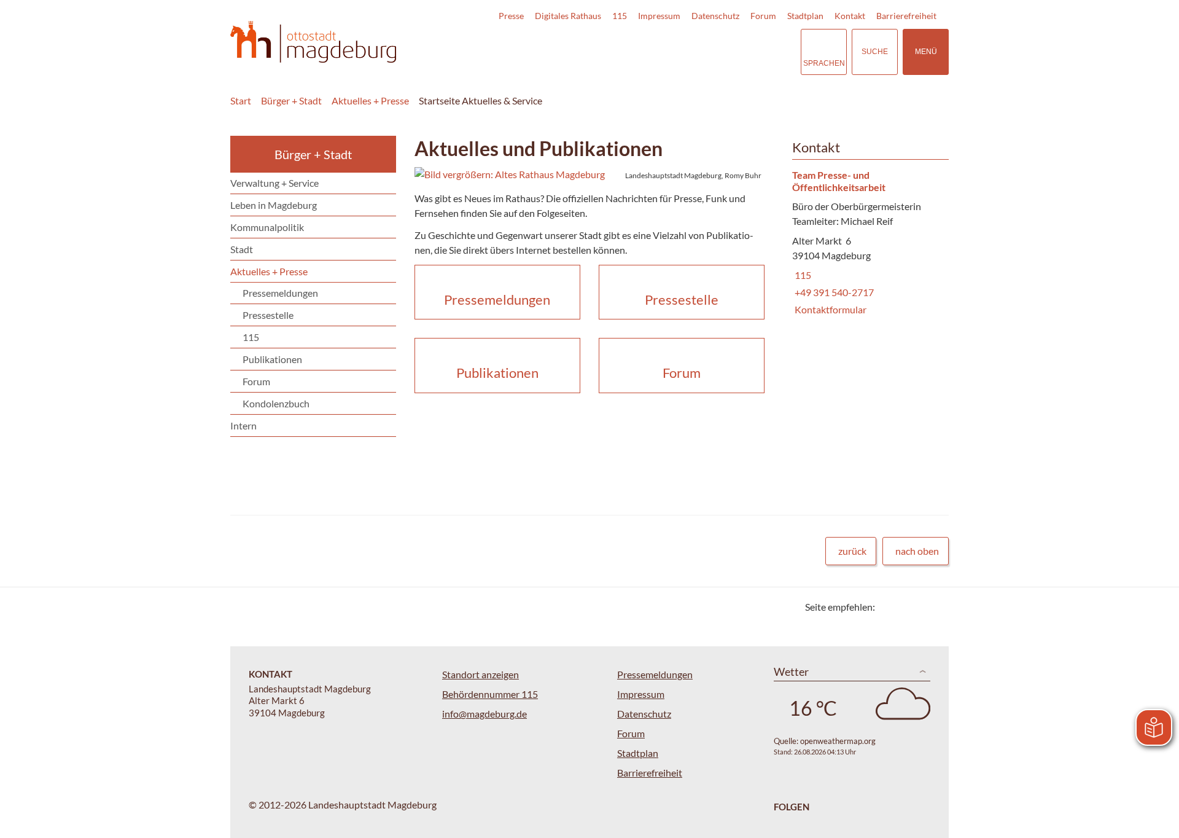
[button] (589, 174)
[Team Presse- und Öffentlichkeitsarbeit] (866, 243)
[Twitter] (888, 607)
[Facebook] (904, 607)
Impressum (659, 15)
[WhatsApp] (934, 607)
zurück (852, 551)
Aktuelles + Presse (370, 100)
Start (240, 100)
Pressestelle (268, 315)
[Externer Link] (705, 51)
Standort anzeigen (480, 674)
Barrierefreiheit (906, 15)
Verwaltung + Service (274, 183)
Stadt (241, 249)
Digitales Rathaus (568, 15)
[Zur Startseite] (313, 42)
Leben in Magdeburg (273, 205)
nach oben (917, 551)
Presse (511, 15)
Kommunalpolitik (267, 227)
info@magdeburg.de (484, 713)
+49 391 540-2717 (833, 292)
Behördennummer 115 (490, 694)
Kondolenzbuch (276, 403)
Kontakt (850, 15)
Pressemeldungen (280, 293)
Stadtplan (805, 15)
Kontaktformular (829, 309)
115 (619, 15)
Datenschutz (715, 15)
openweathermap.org (838, 741)
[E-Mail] (919, 607)
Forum (763, 15)
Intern (243, 425)
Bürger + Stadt (291, 100)
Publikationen (272, 359)
